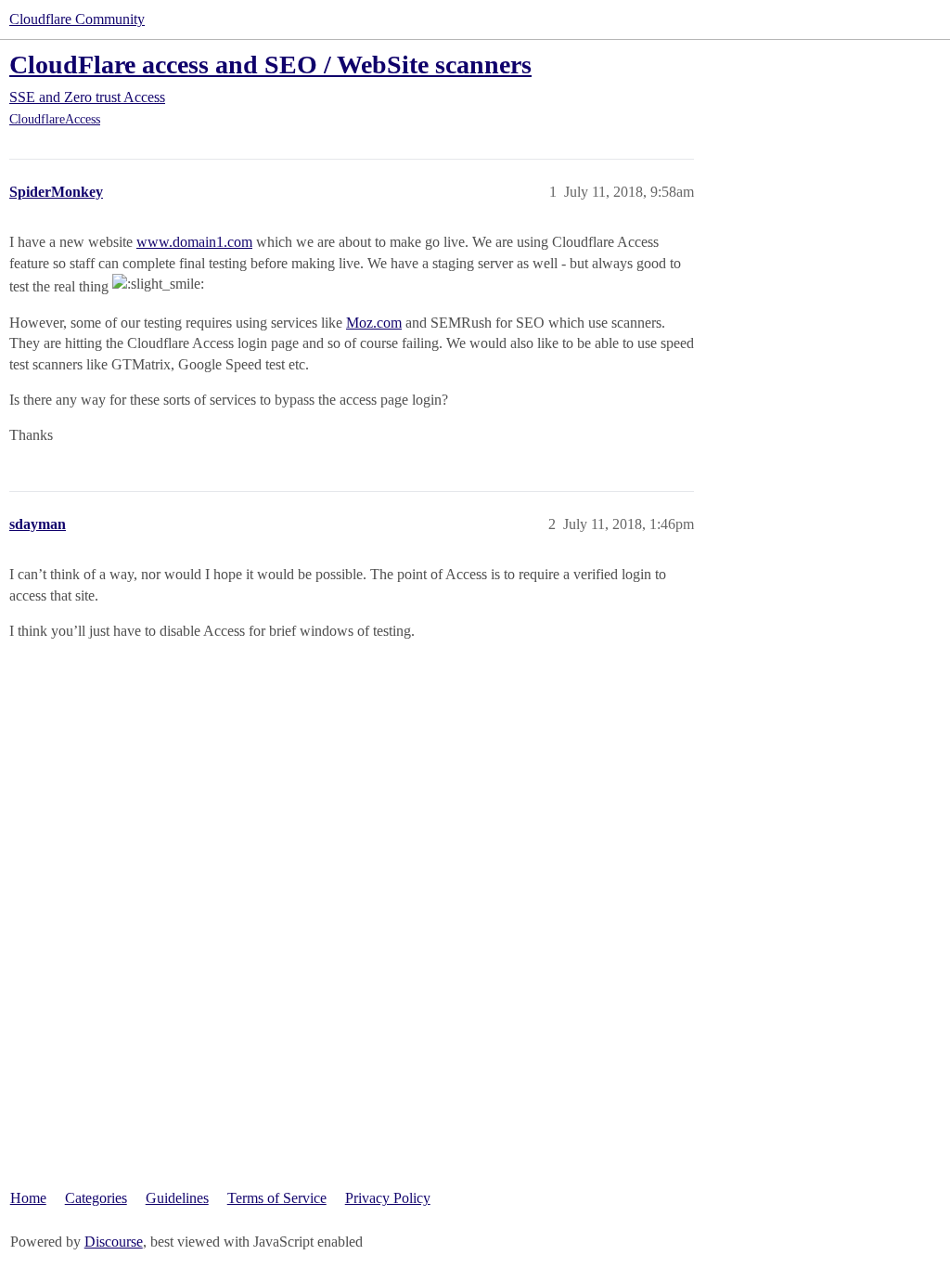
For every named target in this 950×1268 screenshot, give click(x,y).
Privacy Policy (387, 1198)
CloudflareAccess (54, 119)
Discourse (113, 1241)
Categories (96, 1198)
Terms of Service (277, 1198)
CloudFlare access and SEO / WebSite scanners (270, 64)
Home (28, 1198)
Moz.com (374, 322)
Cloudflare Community (77, 19)
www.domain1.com (194, 242)
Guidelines (177, 1198)
